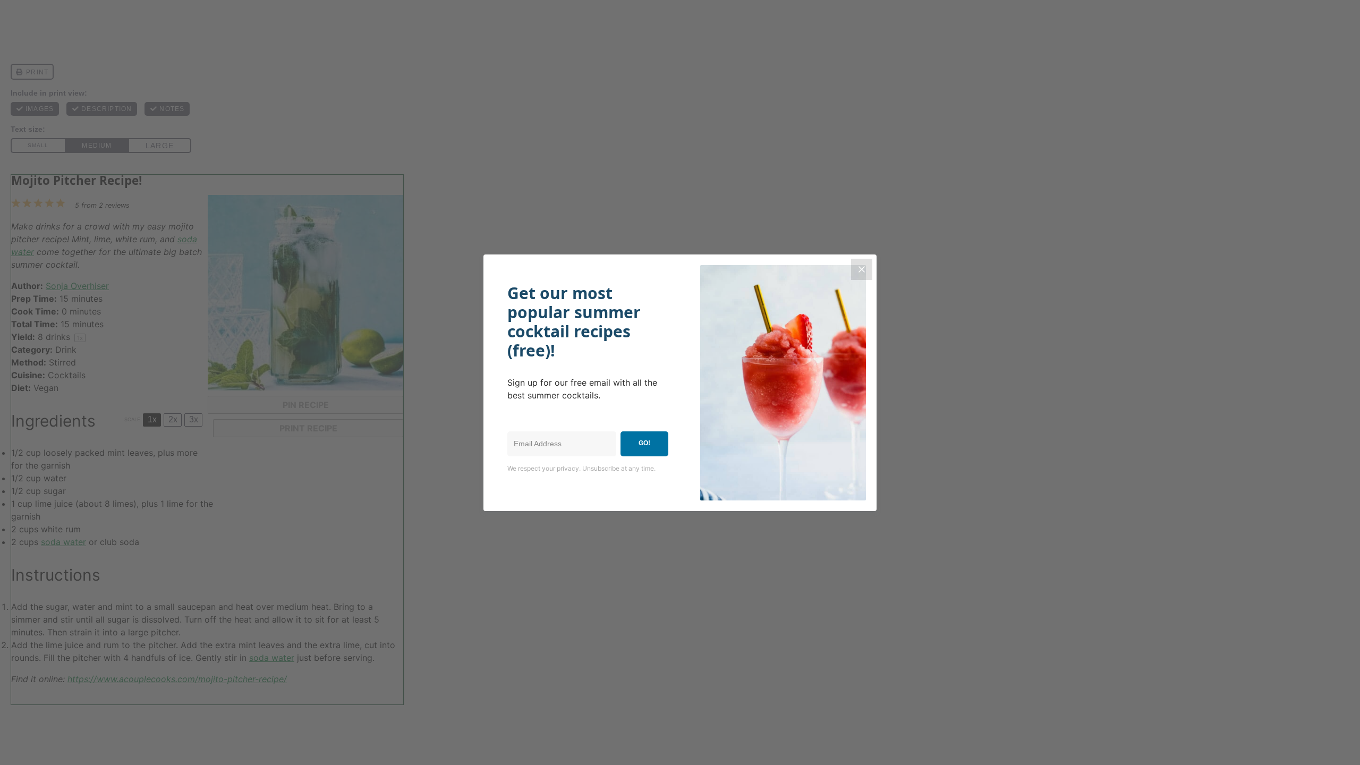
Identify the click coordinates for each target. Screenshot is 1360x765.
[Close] (861, 269)
